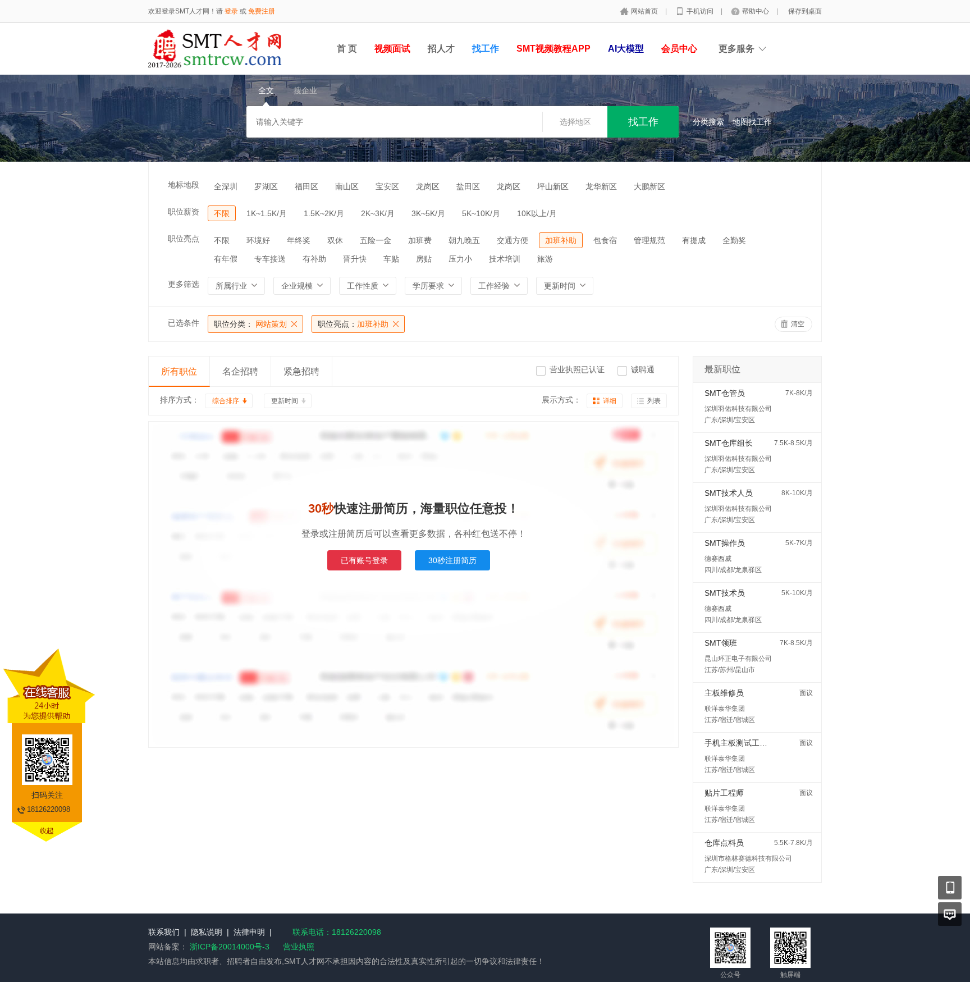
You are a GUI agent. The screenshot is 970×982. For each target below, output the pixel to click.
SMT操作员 (724, 542)
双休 (335, 240)
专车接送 (270, 258)
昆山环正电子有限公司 (738, 659)
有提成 (694, 240)
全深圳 (225, 186)
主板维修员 (724, 692)
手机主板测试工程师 (739, 742)
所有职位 (179, 371)
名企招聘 (240, 371)
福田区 (306, 186)
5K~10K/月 (481, 213)
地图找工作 (752, 121)
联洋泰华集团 (724, 708)
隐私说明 (206, 932)
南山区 (347, 186)
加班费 (420, 240)
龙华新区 (601, 186)
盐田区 (468, 186)
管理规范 (649, 240)
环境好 (258, 240)
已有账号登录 (364, 560)
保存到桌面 (805, 11)
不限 (222, 213)
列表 (654, 401)
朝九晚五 (464, 240)
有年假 (225, 258)
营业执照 (298, 946)
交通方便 (512, 240)
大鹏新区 (649, 186)
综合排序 (225, 401)
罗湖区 (266, 186)
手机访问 (701, 11)
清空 (797, 324)
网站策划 (250, 323)
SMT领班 (720, 642)
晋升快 (355, 258)
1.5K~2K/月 (324, 213)
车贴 (391, 258)
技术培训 (504, 258)
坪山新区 (553, 186)
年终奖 (298, 240)
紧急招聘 (301, 371)
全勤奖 (734, 240)
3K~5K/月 (428, 213)
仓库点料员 (724, 842)
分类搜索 (708, 121)
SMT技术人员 (728, 492)
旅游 (545, 258)
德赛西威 (717, 559)
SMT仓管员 (724, 393)
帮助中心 (756, 11)
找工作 (485, 48)
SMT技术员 (724, 592)
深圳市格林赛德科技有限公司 (748, 858)
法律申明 (249, 932)
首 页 (347, 48)
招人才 (441, 48)
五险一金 (375, 240)
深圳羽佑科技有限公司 (738, 409)
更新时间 (284, 401)
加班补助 (560, 240)
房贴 (424, 258)
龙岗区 (428, 186)
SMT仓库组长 (728, 443)
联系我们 (164, 932)
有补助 (314, 258)
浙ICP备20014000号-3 (229, 946)
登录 (231, 11)
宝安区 (387, 186)
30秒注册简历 (452, 560)
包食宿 (605, 240)
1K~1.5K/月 (266, 213)
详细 (609, 401)
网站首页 (645, 11)
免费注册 (261, 11)
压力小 (460, 258)
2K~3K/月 (378, 213)
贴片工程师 (724, 792)
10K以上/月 (537, 213)
